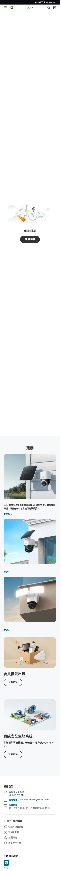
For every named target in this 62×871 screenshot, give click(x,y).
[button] (12, 8)
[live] (12, 8)
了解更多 (13, 682)
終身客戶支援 (14, 843)
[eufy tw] (30, 8)
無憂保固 (12, 838)
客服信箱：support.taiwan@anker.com (29, 800)
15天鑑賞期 (13, 832)
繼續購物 (30, 239)
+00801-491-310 (16, 795)
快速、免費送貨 (15, 827)
